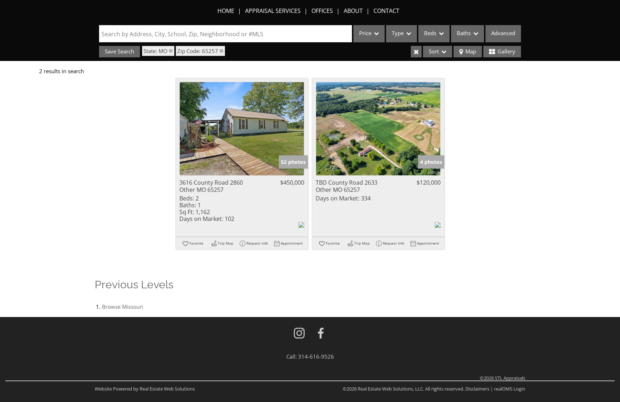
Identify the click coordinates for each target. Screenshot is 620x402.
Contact (386, 11)
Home (225, 11)
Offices (322, 11)
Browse (122, 306)
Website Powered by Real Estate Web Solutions (145, 389)
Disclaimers (477, 389)
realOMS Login (509, 389)
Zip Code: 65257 (197, 51)
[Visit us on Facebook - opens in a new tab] (320, 333)
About (353, 11)
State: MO (156, 51)
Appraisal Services (273, 11)
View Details (242, 129)
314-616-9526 (316, 356)
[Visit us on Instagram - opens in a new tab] (299, 333)
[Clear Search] (416, 51)
